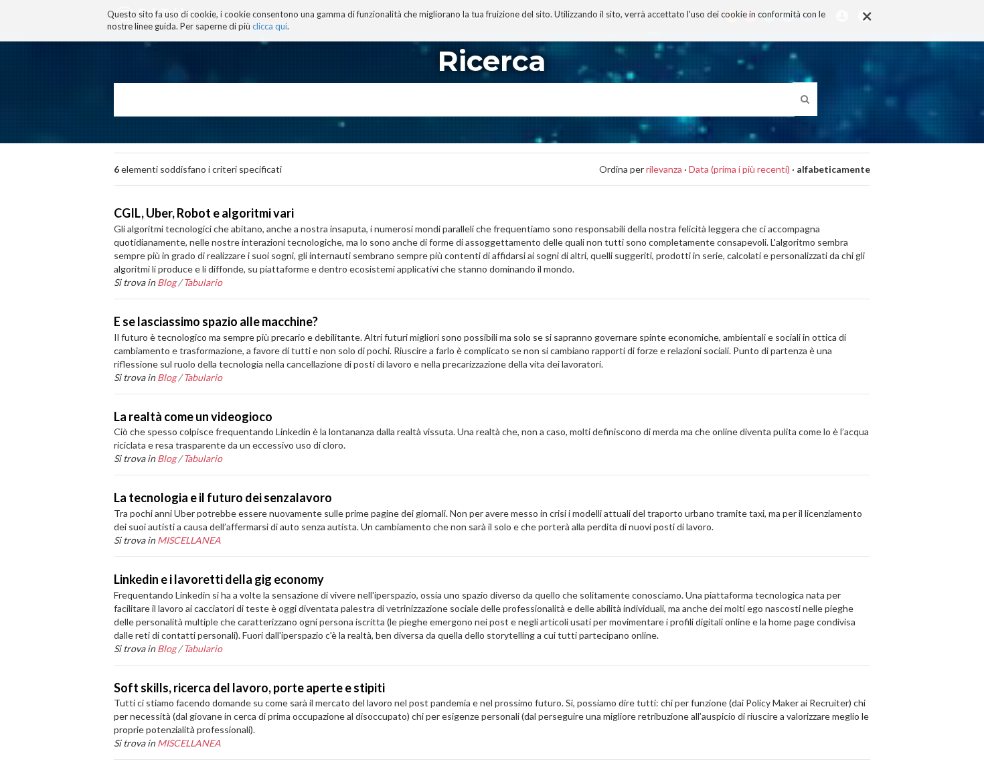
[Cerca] (805, 99)
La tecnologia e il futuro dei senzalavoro (223, 497)
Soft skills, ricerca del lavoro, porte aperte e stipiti (249, 687)
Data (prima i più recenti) (739, 169)
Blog (166, 282)
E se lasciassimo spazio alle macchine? (216, 321)
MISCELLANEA (189, 540)
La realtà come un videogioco (193, 416)
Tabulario (202, 282)
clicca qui (269, 26)
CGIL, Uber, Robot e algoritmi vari (204, 213)
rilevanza (664, 169)
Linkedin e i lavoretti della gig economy (219, 579)
